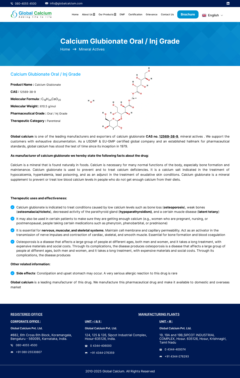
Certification (135, 14)
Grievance (151, 14)
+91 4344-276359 (102, 352)
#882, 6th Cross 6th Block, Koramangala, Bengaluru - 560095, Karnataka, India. (41, 337)
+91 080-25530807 (29, 352)
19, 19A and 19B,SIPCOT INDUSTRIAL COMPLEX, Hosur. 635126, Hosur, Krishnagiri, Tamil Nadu (192, 338)
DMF (122, 14)
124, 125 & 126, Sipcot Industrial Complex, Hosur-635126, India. (116, 337)
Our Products (106, 14)
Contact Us (167, 14)
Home (75, 14)
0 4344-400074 (175, 349)
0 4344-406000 (101, 345)
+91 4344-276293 (177, 356)
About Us (87, 14)
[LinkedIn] (228, 3)
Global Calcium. (113, 371)
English (213, 15)
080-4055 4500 (26, 345)
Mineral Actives (92, 49)
